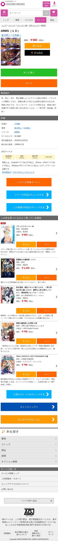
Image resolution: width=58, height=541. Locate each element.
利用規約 (7, 533)
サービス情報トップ (10, 473)
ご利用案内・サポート (11, 479)
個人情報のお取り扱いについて (21, 533)
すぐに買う (29, 72)
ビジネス (29, 20)
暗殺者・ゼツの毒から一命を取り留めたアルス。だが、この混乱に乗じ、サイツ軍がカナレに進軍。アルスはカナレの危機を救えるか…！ (27, 317)
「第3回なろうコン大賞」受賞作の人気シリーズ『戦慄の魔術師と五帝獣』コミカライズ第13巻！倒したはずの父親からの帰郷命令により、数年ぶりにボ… (28, 348)
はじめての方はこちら (29, 419)
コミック (41, 20)
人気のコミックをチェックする (29, 394)
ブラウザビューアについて (23, 172)
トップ (6, 20)
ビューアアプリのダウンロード (15, 484)
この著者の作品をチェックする (29, 207)
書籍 (17, 20)
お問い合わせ (7, 489)
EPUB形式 (6, 172)
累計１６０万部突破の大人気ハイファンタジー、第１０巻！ (23, 282)
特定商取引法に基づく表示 (36, 533)
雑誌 (52, 20)
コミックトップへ (29, 407)
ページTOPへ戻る (29, 501)
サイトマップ (50, 533)
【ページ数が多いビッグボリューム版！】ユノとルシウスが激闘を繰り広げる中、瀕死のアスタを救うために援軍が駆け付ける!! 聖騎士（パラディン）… (28, 252)
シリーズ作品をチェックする (29, 194)
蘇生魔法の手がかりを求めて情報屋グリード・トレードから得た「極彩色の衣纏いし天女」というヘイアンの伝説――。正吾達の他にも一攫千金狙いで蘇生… (28, 381)
